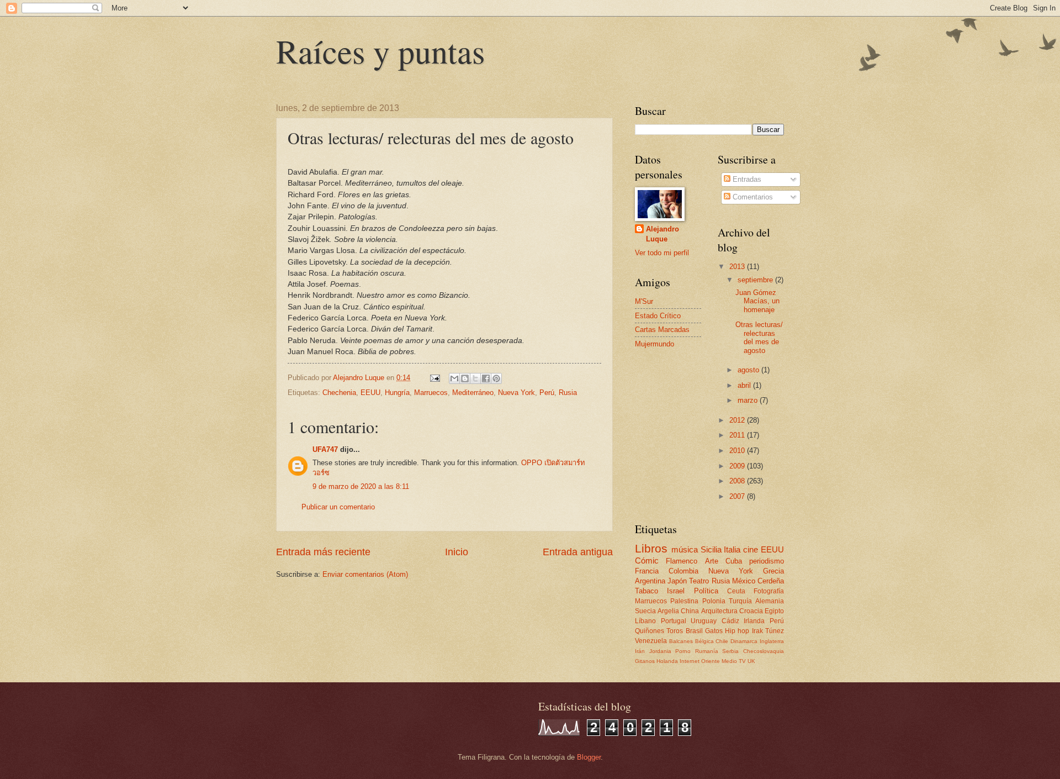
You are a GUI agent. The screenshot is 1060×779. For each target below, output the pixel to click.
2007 (738, 496)
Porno (683, 651)
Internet (689, 661)
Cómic (647, 560)
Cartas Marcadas (662, 329)
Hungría (397, 392)
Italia (732, 549)
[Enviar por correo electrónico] (454, 378)
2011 (738, 435)
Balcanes (681, 641)
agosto (749, 370)
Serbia (730, 651)
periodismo (766, 561)
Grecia (773, 571)
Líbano (645, 621)
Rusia (568, 392)
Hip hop (737, 631)
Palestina (684, 601)
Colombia (683, 571)
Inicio (456, 551)
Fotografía (769, 591)
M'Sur (644, 301)
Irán (640, 651)
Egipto (774, 611)
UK (751, 661)
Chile (722, 641)
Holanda (667, 661)
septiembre (756, 280)
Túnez (774, 631)
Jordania (660, 651)
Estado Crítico (658, 316)
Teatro (699, 581)
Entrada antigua (578, 551)
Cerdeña (770, 581)
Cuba (733, 561)
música (684, 549)
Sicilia (711, 549)
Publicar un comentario (338, 507)
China (690, 611)
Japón (677, 581)
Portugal (673, 621)
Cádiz (730, 621)
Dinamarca (743, 641)
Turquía (740, 601)
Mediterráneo (473, 392)
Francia (647, 571)
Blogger (589, 757)
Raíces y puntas (380, 51)
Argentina (650, 581)
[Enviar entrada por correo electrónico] (434, 377)
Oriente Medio (719, 661)
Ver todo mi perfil (662, 253)
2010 (738, 450)
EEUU (370, 392)
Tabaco (646, 591)
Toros (674, 631)
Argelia (668, 611)
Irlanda (754, 621)
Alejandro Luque (662, 234)
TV (742, 661)
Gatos (714, 631)
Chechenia (339, 392)
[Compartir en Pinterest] (496, 378)
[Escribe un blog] (464, 378)
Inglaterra (772, 641)
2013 (738, 266)
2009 (738, 466)
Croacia (751, 611)
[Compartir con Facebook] (485, 378)
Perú (546, 392)
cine (750, 549)
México (743, 581)
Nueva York (516, 392)
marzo (749, 400)
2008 (738, 481)
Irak (757, 631)
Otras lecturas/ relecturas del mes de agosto (759, 337)
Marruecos (431, 392)
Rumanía (706, 651)
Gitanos (645, 661)
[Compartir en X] (475, 378)
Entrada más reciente (323, 551)
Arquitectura (719, 611)
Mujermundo (654, 344)
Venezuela (651, 641)
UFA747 (325, 449)
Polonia (713, 601)
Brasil (694, 631)
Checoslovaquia (763, 651)
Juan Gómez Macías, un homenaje (757, 301)
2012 (738, 420)
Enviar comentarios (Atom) (365, 574)
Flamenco (681, 561)
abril (745, 385)
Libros (651, 548)
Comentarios (751, 197)
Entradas (745, 179)
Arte (711, 561)
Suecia (645, 611)
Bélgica (704, 641)
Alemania (769, 601)
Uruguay (704, 621)
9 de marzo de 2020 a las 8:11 (360, 486)
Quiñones (649, 631)
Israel (676, 591)
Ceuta (736, 591)
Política (706, 591)
